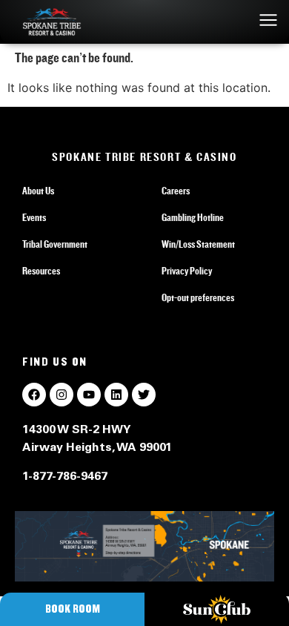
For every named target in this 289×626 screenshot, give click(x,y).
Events (34, 218)
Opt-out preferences (198, 298)
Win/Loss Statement (198, 245)
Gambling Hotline (193, 218)
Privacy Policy (187, 271)
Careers (176, 191)
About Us (38, 191)
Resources (41, 271)
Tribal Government (54, 245)
